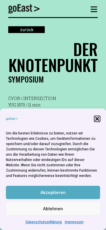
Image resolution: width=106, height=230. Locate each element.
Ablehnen (53, 208)
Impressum (74, 222)
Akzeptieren (53, 192)
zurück (26, 29)
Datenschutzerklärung (44, 222)
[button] (97, 119)
